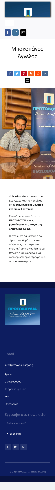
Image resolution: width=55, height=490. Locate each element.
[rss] (31, 73)
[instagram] (15, 32)
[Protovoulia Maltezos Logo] (27, 2)
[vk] (45, 73)
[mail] (23, 32)
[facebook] (8, 32)
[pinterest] (24, 73)
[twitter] (17, 73)
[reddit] (38, 73)
